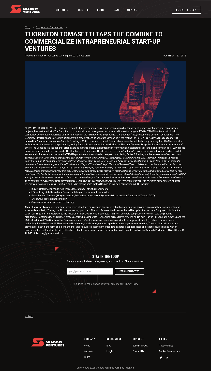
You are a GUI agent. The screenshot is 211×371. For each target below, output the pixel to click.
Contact (133, 10)
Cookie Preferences (169, 351)
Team (115, 10)
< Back (29, 316)
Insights (83, 10)
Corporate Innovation (49, 27)
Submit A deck (186, 10)
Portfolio (61, 10)
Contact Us (138, 351)
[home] (25, 9)
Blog (100, 10)
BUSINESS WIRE (46, 128)
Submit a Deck (140, 345)
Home (87, 345)
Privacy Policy (131, 284)
